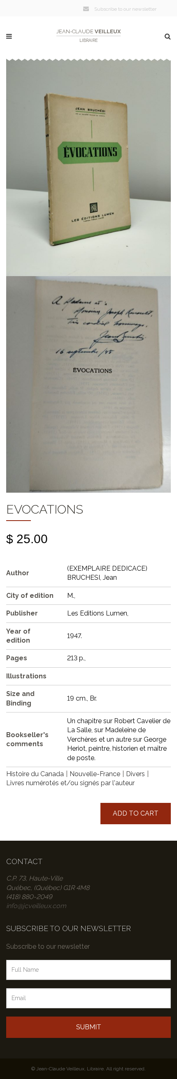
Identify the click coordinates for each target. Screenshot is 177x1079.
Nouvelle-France (95, 774)
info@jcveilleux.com (36, 906)
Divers (135, 774)
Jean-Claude (88, 35)
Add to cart (135, 813)
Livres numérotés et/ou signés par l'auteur (70, 783)
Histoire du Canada (35, 774)
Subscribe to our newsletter (124, 9)
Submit (88, 1027)
